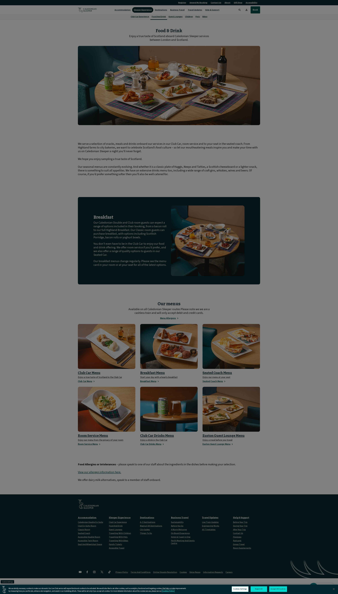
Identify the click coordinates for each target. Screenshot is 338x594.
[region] (169, 589)
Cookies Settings (240, 589)
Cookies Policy (168, 591)
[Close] (334, 589)
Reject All (258, 589)
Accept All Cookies (278, 589)
